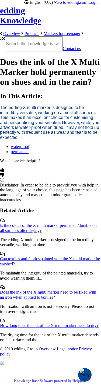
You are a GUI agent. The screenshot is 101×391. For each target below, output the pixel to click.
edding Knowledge (20, 15)
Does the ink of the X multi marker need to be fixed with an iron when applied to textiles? (48, 294)
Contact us (72, 48)
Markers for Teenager (62, 33)
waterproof (20, 146)
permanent (20, 151)
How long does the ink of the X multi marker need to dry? (49, 325)
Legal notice (67, 349)
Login (93, 2)
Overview (11, 33)
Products (32, 33)
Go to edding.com (72, 2)
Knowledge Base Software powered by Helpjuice (50, 381)
